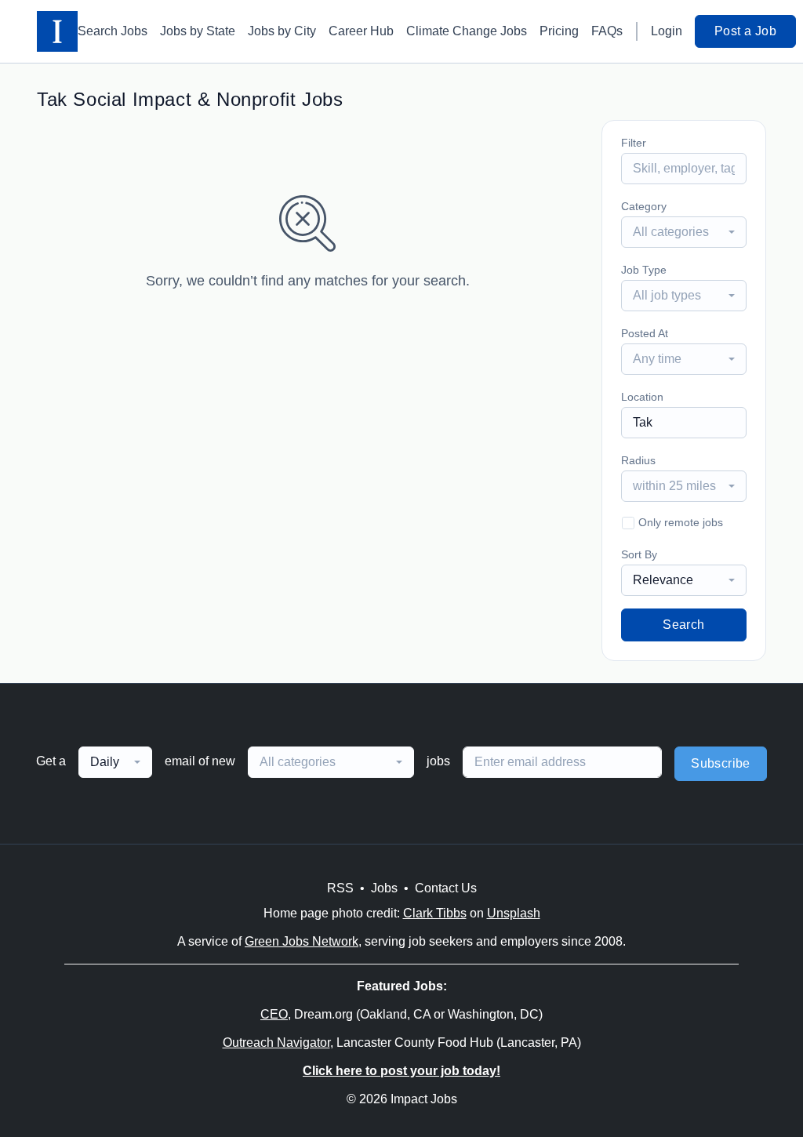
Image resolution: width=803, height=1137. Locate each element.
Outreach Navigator (276, 1042)
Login (666, 31)
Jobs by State (197, 31)
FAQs (607, 31)
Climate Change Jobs (466, 31)
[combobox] (684, 232)
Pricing (559, 31)
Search (683, 624)
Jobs (384, 888)
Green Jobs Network (301, 941)
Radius (638, 460)
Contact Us (446, 888)
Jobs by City (282, 31)
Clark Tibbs (435, 913)
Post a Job (745, 31)
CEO (274, 1014)
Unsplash (513, 913)
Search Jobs (112, 31)
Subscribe (720, 763)
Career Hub (361, 31)
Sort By (639, 554)
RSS (340, 888)
